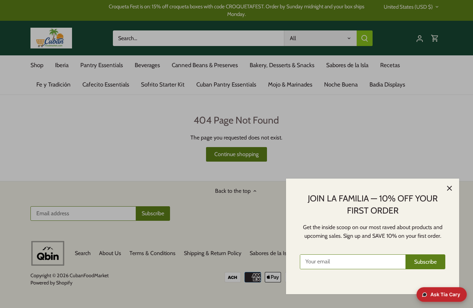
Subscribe (425, 262)
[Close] (449, 188)
